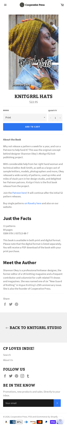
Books (6, 110)
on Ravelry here (32, 203)
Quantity (52, 110)
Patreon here (19, 192)
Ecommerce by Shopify (47, 416)
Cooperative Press (18, 416)
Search (7, 355)
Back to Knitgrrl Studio (35, 327)
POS (30, 416)
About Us (8, 360)
